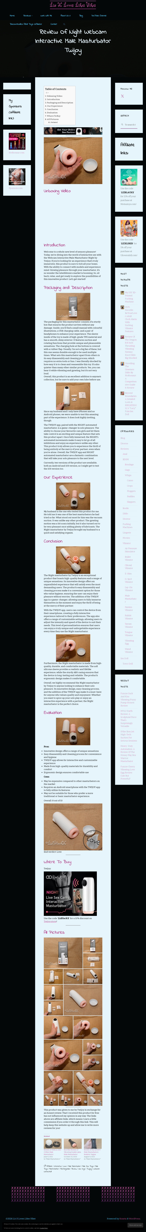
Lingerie (127, 532)
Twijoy (89, 1168)
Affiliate (49, 1166)
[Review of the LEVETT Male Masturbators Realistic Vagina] (93, 1143)
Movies (126, 538)
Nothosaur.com (16, 152)
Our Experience (55, 106)
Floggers (131, 491)
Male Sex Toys (87, 1166)
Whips (128, 475)
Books (126, 508)
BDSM (126, 459)
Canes (130, 480)
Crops (130, 485)
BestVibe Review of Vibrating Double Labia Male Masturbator (72, 1152)
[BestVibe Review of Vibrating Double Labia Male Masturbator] (73, 1143)
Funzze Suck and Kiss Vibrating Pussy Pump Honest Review (128, 699)
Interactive (58, 1166)
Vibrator (127, 543)
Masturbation (54, 1168)
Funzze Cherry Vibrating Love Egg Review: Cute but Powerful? (128, 772)
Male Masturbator (74, 1166)
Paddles (131, 496)
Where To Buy (53, 116)
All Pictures (53, 119)
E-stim (128, 573)
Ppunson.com (16, 188)
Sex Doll (124, 658)
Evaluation (52, 112)
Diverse (124, 443)
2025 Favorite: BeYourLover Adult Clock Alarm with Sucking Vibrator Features (131, 319)
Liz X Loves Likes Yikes (73, 5)
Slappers (131, 502)
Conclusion (52, 109)
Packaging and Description (60, 103)
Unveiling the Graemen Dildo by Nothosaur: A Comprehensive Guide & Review (131, 375)
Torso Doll (128, 663)
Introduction (53, 99)
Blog (123, 438)
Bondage (129, 464)
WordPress (134, 1218)
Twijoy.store (50, 921)
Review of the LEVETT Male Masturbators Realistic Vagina (92, 1152)
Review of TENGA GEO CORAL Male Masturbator (52, 1152)
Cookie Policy (44, 1228)
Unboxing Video (54, 96)
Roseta (122, 1218)
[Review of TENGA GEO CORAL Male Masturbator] (53, 1143)
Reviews (125, 449)
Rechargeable (65, 1168)
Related (54, 122)
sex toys (81, 1168)
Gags (127, 470)
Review (74, 1168)
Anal (125, 454)
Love (64, 1166)
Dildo (125, 513)
